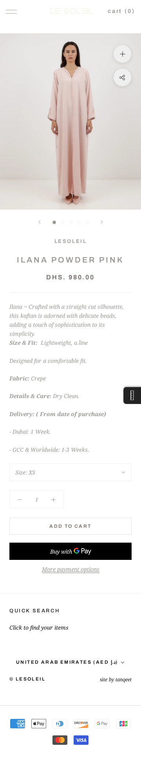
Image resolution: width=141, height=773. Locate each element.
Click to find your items (39, 627)
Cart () (121, 11)
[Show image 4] (79, 222)
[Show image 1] (54, 222)
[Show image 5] (87, 222)
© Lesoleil (27, 679)
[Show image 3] (70, 222)
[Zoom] (122, 54)
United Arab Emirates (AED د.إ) (67, 662)
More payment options (70, 569)
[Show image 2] (62, 222)
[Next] (102, 222)
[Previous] (39, 222)
